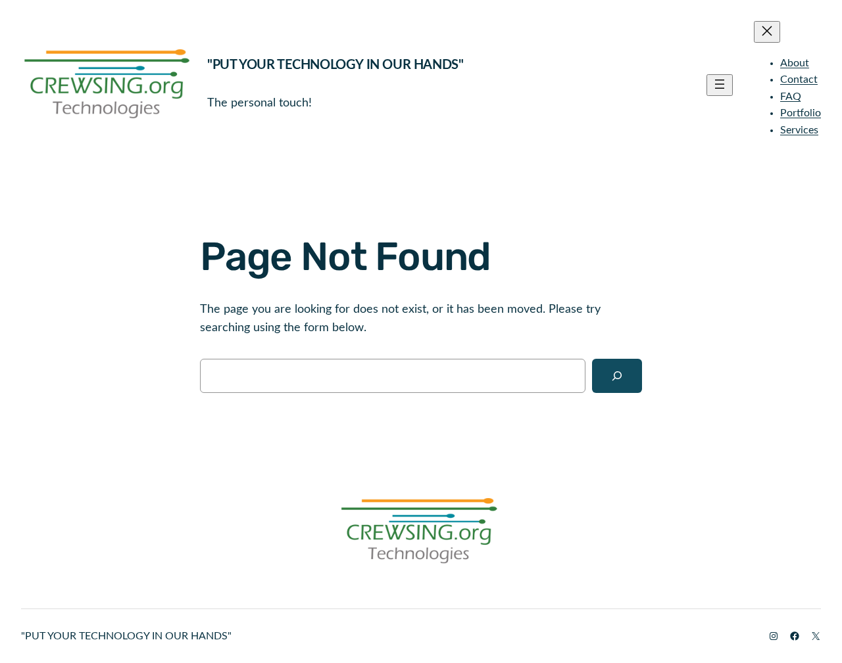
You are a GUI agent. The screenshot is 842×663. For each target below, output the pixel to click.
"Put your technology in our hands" (335, 65)
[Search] (617, 376)
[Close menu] (767, 32)
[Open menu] (719, 85)
